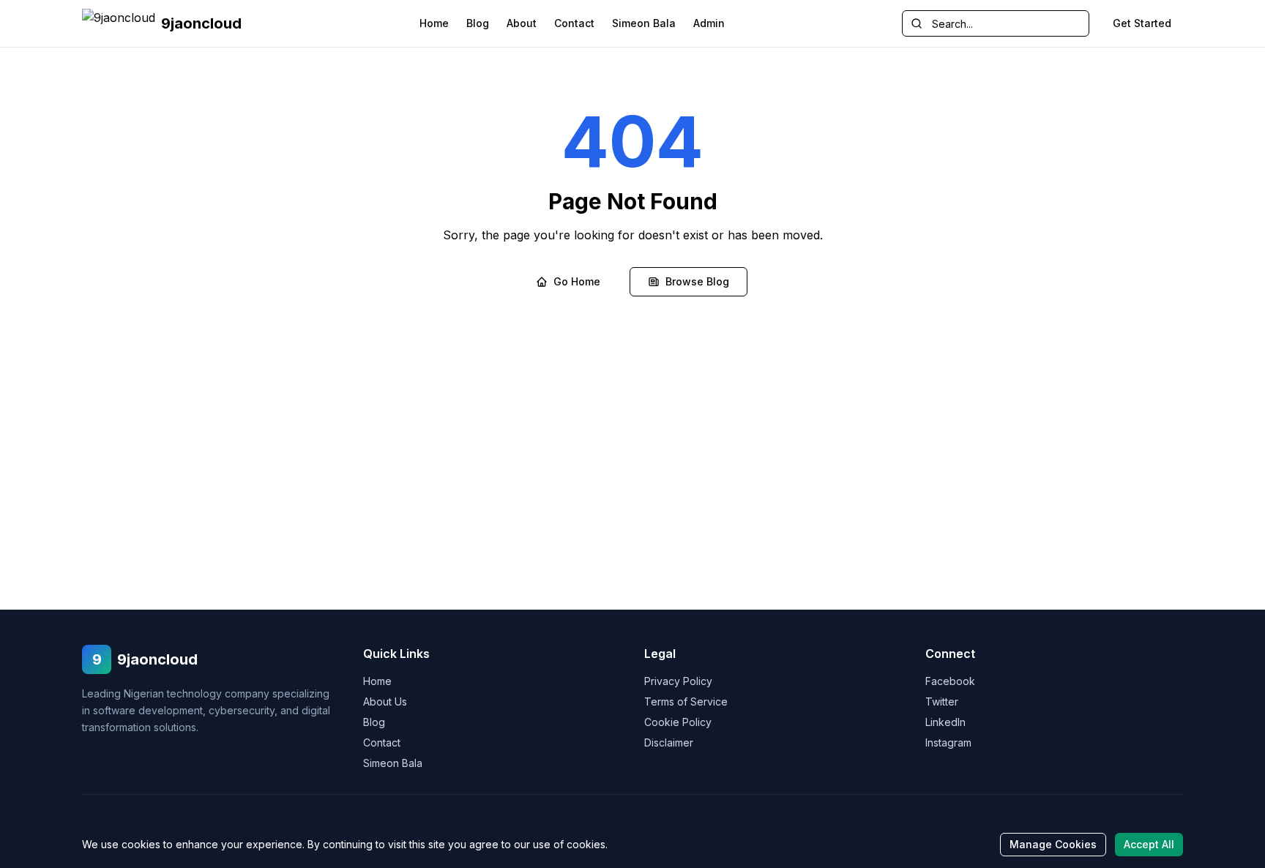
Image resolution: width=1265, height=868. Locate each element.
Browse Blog (697, 281)
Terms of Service (686, 701)
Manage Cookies (1053, 844)
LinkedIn (945, 722)
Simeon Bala (644, 23)
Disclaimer (668, 742)
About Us (385, 701)
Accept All (1149, 844)
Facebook (950, 681)
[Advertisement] (632, 499)
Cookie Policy (678, 722)
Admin (709, 23)
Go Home (576, 281)
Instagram (948, 742)
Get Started (1142, 23)
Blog (477, 23)
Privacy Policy (678, 681)
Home (434, 23)
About (522, 23)
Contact (574, 23)
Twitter (941, 701)
